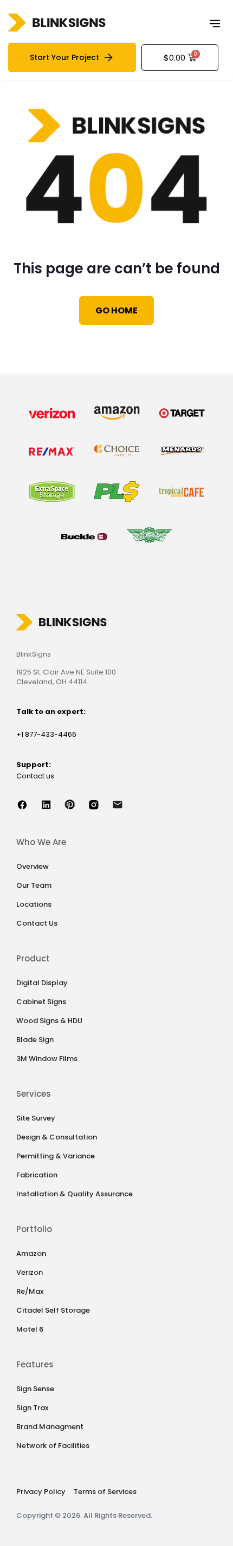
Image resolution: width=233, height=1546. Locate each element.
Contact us (35, 776)
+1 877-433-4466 (46, 734)
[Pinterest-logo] (76, 804)
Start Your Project (64, 57)
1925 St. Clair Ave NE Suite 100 (66, 672)
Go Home (116, 310)
